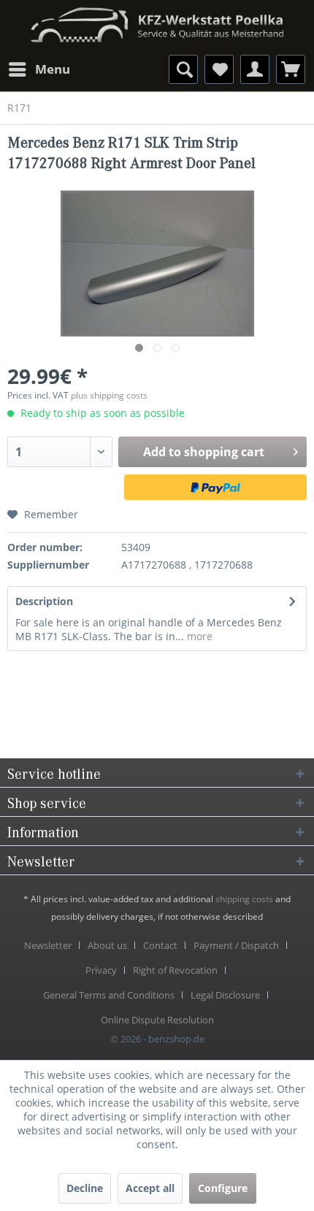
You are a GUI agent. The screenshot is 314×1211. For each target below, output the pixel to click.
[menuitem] (38, 69)
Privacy (101, 970)
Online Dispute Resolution (157, 1019)
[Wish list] (219, 69)
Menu (52, 69)
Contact (160, 945)
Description (44, 601)
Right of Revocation (175, 970)
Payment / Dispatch (236, 945)
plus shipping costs (109, 395)
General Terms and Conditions (109, 995)
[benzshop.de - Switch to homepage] (157, 20)
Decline (84, 1188)
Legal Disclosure (225, 995)
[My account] (254, 69)
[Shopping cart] (290, 69)
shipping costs (244, 899)
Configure (223, 1188)
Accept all (150, 1188)
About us (107, 945)
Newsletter (48, 945)
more (198, 636)
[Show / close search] (183, 69)
